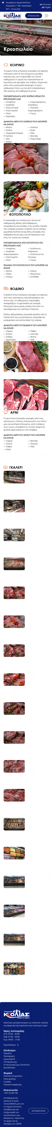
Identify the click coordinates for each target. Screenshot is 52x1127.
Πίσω (8, 43)
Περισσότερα (10, 1045)
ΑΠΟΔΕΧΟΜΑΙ (38, 1111)
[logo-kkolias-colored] (13, 13)
